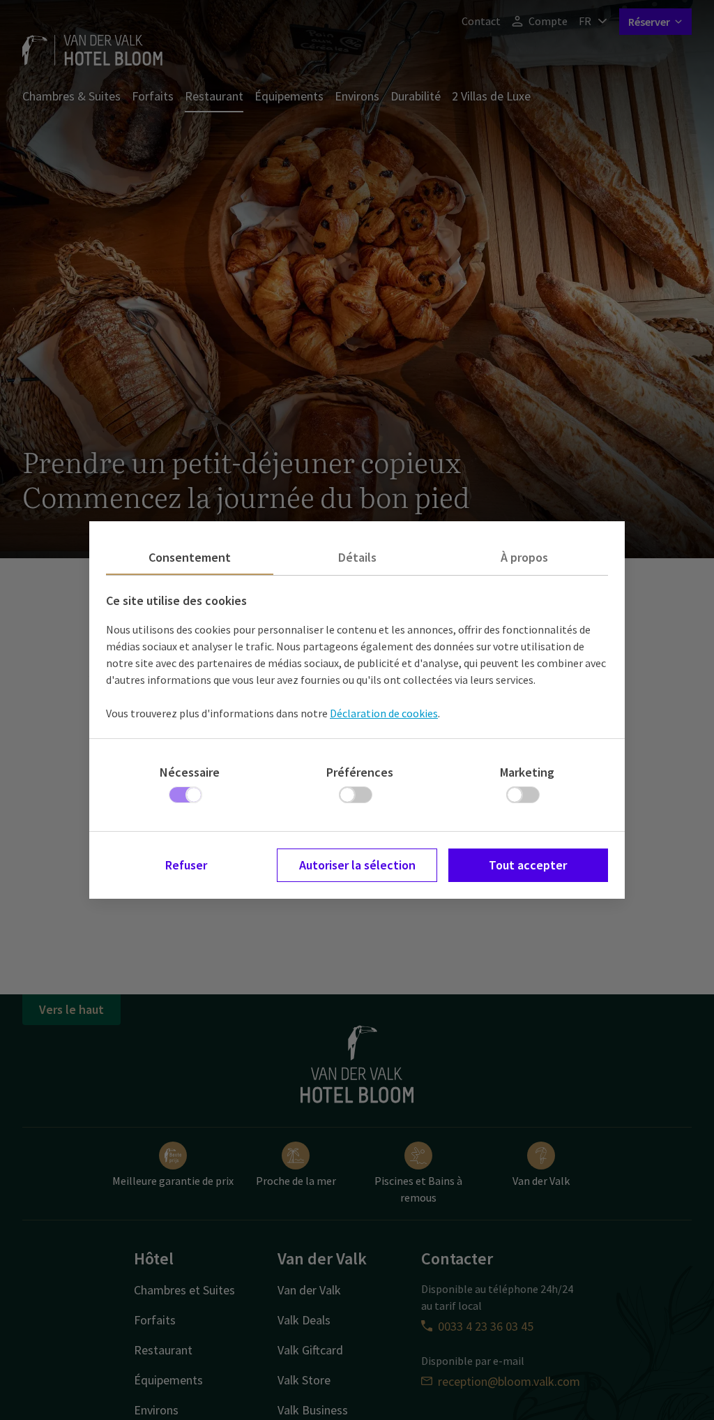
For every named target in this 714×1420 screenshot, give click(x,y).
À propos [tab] (524, 557)
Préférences (359, 772)
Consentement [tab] (190, 557)
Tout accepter (528, 865)
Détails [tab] (357, 557)
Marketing (527, 772)
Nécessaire (190, 772)
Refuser (186, 865)
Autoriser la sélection (357, 865)
